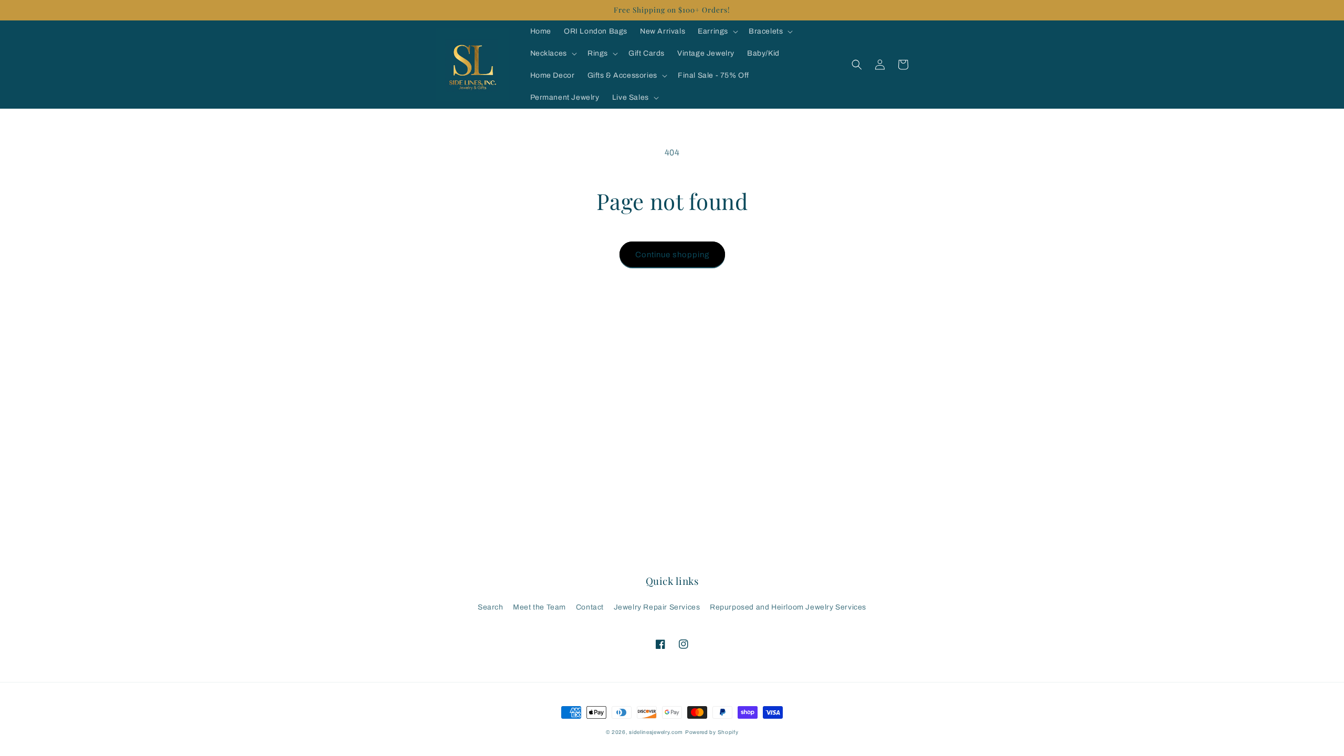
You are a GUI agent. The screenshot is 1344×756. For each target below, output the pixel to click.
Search (490, 607)
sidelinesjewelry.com (656, 732)
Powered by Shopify (712, 732)
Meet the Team (539, 607)
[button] (716, 31)
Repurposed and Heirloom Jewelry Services (788, 607)
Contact (590, 607)
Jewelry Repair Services (657, 607)
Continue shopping (672, 254)
